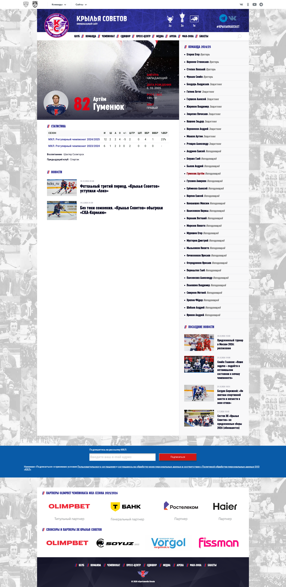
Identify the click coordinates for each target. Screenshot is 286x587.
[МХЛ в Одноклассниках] (248, 4)
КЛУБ (81, 565)
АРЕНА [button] (172, 36)
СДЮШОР (152, 565)
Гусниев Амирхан (204, 180)
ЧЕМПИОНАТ (113, 565)
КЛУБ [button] (77, 36)
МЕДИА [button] (160, 36)
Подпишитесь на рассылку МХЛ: (108, 449)
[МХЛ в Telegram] (261, 4)
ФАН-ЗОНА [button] (188, 36)
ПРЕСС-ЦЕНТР (133, 565)
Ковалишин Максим (206, 203)
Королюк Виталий (205, 218)
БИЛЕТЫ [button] (203, 36)
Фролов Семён (200, 76)
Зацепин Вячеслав (203, 113)
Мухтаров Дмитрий (205, 240)
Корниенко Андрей (204, 128)
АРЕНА (180, 565)
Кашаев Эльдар (201, 121)
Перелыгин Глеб (204, 270)
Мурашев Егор (202, 233)
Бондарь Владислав (204, 84)
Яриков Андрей (203, 314)
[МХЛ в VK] (241, 4)
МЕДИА (166, 565)
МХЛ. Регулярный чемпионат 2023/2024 (74, 146)
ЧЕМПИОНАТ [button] (108, 36)
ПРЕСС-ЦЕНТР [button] (143, 36)
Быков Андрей (203, 166)
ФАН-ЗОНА (195, 565)
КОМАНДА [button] (91, 36)
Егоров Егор (198, 54)
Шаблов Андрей (204, 307)
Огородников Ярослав (207, 262)
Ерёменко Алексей (205, 188)
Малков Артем (201, 136)
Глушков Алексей (203, 99)
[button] (239, 36)
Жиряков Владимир (204, 106)
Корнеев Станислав (203, 61)
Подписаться (178, 457)
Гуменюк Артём (203, 173)
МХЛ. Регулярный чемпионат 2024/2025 (74, 139)
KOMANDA (96, 565)
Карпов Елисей (203, 195)
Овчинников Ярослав (206, 255)
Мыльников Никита (206, 247)
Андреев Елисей (204, 151)
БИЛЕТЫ (212, 565)
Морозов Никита (204, 225)
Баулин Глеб (201, 158)
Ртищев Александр (204, 143)
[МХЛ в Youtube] (254, 4)
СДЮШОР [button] (125, 36)
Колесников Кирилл (206, 210)
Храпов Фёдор (203, 300)
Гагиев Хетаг (200, 91)
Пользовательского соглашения (96, 466)
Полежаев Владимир (206, 285)
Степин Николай (201, 69)
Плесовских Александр (207, 277)
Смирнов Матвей (204, 292)
